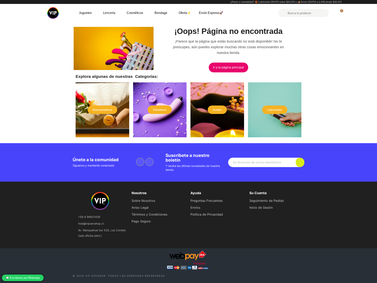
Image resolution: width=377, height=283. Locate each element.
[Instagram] (149, 162)
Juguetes (85, 13)
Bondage (161, 13)
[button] (228, 67)
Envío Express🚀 (211, 13)
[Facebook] (140, 162)
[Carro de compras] (340, 12)
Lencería (109, 13)
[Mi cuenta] (333, 13)
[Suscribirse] (300, 162)
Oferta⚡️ (185, 13)
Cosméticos (135, 13)
